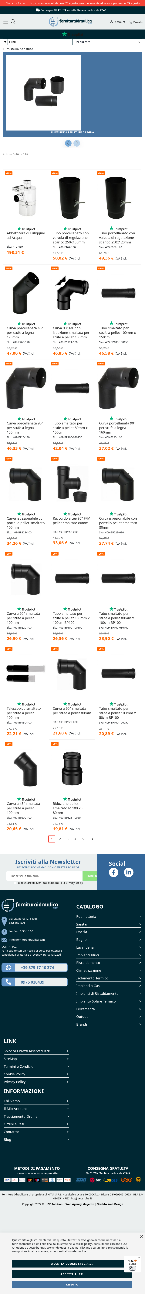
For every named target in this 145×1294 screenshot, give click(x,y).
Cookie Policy (14, 1074)
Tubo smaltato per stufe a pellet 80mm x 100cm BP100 (116, 618)
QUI (125, 1244)
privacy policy (74, 882)
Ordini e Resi (14, 1124)
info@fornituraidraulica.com (27, 939)
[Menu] (139, 1258)
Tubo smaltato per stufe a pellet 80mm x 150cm (70, 427)
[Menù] (5, 22)
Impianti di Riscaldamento (97, 993)
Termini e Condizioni (20, 1066)
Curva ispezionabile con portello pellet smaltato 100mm (26, 523)
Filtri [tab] (12, 42)
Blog (7, 1139)
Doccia (81, 932)
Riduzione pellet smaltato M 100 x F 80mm (68, 808)
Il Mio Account (15, 1108)
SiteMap (10, 1058)
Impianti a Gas (88, 985)
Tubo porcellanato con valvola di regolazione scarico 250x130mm (71, 237)
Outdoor (83, 1016)
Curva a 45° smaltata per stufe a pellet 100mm (23, 808)
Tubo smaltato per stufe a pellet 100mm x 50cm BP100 (117, 713)
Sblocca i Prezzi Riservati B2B (27, 1051)
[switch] (132, 1268)
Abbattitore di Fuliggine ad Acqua (26, 235)
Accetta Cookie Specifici (72, 1263)
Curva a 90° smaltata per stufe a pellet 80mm (72, 710)
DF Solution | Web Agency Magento (70, 1204)
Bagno (81, 939)
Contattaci (12, 1131)
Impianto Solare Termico (96, 1001)
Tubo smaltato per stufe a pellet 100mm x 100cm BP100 (71, 618)
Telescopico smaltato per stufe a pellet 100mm (24, 713)
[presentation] (68, 143)
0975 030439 (32, 982)
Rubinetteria (86, 916)
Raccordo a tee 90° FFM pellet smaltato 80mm (71, 520)
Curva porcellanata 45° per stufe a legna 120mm (25, 332)
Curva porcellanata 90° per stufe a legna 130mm (25, 427)
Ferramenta (85, 1009)
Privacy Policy (14, 1081)
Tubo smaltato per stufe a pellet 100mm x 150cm (117, 332)
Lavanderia (85, 947)
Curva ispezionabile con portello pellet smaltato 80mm (118, 523)
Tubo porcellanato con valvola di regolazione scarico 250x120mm (117, 237)
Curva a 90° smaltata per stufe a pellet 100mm (23, 618)
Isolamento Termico (92, 978)
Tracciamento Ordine (20, 1116)
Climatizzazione (88, 970)
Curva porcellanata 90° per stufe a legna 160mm (117, 427)
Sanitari (82, 924)
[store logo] (72, 21)
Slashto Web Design (110, 1204)
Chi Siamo (12, 1101)
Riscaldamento (88, 962)
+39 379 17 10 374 (37, 967)
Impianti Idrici (87, 955)
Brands (82, 1024)
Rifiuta (72, 1284)
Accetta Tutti (72, 1274)
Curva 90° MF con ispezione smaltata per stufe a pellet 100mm (71, 332)
